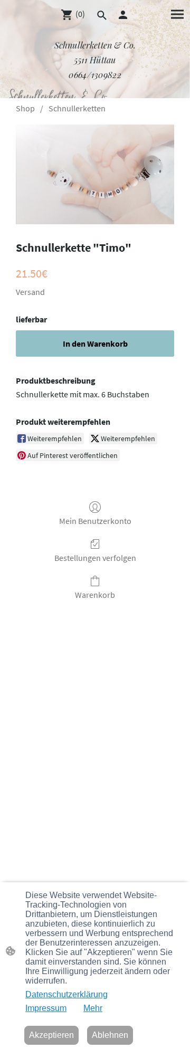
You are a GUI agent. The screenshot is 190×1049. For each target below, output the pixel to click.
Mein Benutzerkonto (95, 521)
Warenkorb (95, 594)
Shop (25, 108)
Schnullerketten (77, 108)
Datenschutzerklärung (66, 994)
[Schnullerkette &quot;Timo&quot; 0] (95, 174)
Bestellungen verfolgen (95, 557)
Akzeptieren (51, 1035)
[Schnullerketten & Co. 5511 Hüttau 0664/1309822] (95, 85)
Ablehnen (110, 1035)
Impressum (45, 1008)
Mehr (92, 1008)
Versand (30, 292)
